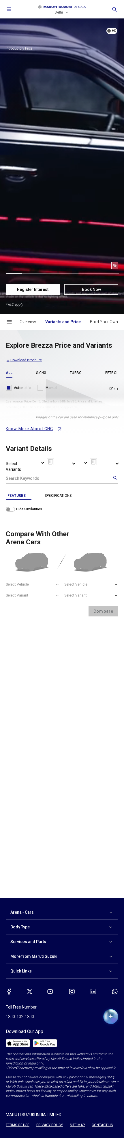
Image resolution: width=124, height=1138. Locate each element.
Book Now (91, 289)
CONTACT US (102, 1125)
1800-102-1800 (20, 1016)
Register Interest (32, 289)
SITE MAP (77, 1125)
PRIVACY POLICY (49, 1125)
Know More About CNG (29, 429)
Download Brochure (26, 360)
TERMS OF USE (17, 1125)
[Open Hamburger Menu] (9, 321)
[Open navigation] (9, 9)
